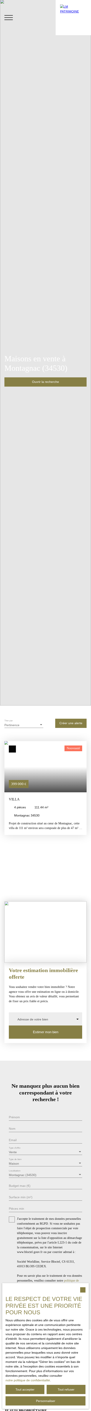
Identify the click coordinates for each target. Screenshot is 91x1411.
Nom (12, 1128)
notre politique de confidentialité (28, 1380)
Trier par (8, 720)
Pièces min (16, 1208)
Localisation (15, 1170)
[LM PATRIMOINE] (73, 17)
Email (13, 1140)
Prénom (14, 1117)
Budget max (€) (19, 1185)
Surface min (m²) (20, 1197)
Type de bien (15, 1159)
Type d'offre (15, 1148)
